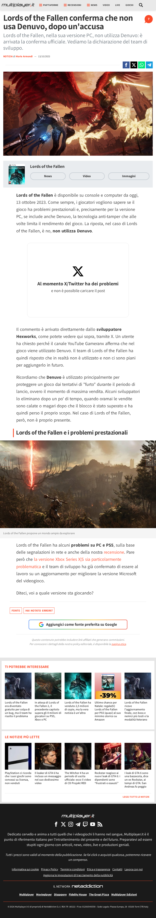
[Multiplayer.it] (18, 5)
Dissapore (60, 894)
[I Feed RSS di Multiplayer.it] (100, 824)
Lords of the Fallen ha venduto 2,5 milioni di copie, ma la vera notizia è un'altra (78, 707)
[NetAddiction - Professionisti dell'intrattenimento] (87, 886)
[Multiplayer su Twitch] (85, 824)
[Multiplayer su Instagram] (70, 824)
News (48, 176)
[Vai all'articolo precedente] (151, 459)
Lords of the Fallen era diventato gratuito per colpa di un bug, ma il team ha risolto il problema (18, 709)
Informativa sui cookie (25, 869)
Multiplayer (26, 894)
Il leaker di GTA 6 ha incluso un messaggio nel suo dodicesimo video (48, 778)
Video (106, 4)
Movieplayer (44, 894)
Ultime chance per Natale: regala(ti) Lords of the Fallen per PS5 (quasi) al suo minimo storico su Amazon (108, 711)
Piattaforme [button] (50, 4)
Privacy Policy (49, 869)
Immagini (128, 176)
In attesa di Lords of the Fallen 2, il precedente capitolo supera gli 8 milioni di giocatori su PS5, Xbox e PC (48, 711)
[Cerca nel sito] (141, 5)
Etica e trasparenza (98, 869)
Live (117, 4)
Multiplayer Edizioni (124, 894)
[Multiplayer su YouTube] (92, 824)
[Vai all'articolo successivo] (5, 459)
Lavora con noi (134, 869)
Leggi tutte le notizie (136, 796)
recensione (114, 552)
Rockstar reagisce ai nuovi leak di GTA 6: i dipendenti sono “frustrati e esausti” (107, 778)
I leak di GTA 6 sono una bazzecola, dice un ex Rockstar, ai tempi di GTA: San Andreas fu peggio (136, 779)
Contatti (117, 869)
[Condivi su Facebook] (126, 64)
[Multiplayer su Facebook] (56, 824)
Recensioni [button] (74, 4)
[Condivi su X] (133, 64)
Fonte (16, 610)
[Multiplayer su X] (63, 824)
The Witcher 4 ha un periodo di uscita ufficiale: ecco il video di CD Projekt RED (78, 778)
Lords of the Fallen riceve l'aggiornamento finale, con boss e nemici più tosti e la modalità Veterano (137, 711)
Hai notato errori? (39, 610)
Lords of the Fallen (47, 166)
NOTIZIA (8, 56)
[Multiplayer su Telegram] (78, 824)
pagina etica (119, 644)
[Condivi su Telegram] (149, 64)
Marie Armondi (24, 56)
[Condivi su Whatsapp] (141, 64)
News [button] (94, 4)
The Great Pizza (99, 894)
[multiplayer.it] (78, 816)
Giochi (129, 4)
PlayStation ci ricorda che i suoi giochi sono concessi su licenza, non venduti (18, 778)
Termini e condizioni (72, 869)
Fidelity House (78, 894)
